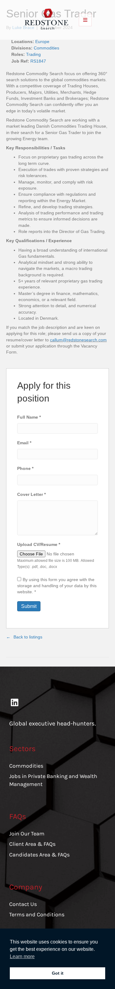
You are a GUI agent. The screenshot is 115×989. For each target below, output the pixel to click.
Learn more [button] (22, 956)
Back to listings (27, 636)
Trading (33, 54)
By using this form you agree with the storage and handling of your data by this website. (57, 585)
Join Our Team (26, 833)
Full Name (29, 417)
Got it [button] (57, 973)
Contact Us (23, 904)
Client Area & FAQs (32, 844)
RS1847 (38, 61)
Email (24, 442)
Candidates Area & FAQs (39, 854)
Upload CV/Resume (38, 544)
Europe (42, 41)
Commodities (46, 47)
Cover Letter (31, 494)
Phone (25, 468)
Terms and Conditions (36, 914)
